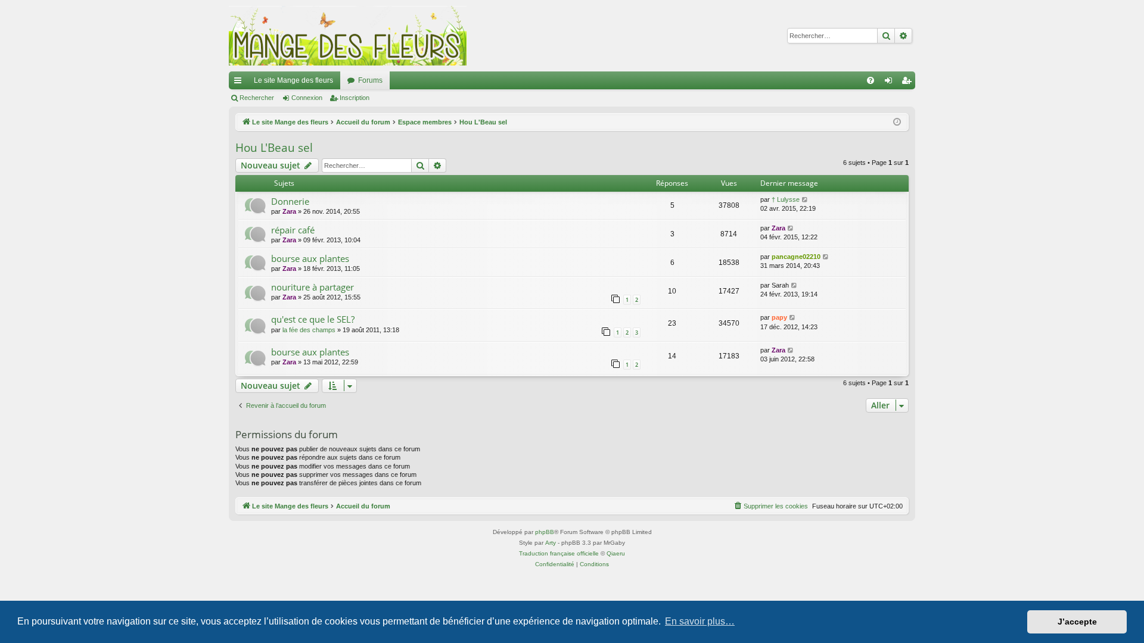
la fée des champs (308, 329)
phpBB (544, 532)
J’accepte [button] (1077, 621)
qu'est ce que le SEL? (313, 319)
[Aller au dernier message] (805, 199)
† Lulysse (786, 199)
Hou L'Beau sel (274, 147)
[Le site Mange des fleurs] (348, 35)
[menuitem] (870, 80)
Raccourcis (240, 82)
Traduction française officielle (559, 553)
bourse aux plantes (310, 258)
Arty (550, 542)
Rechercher (257, 97)
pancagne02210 (796, 256)
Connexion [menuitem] (890, 82)
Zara (289, 211)
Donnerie (290, 201)
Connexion (306, 97)
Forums (370, 80)
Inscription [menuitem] (908, 82)
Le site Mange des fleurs (293, 80)
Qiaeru (616, 553)
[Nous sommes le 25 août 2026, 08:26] (897, 122)
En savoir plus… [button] (700, 621)
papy (779, 317)
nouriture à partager (312, 287)
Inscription (354, 97)
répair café (293, 230)
